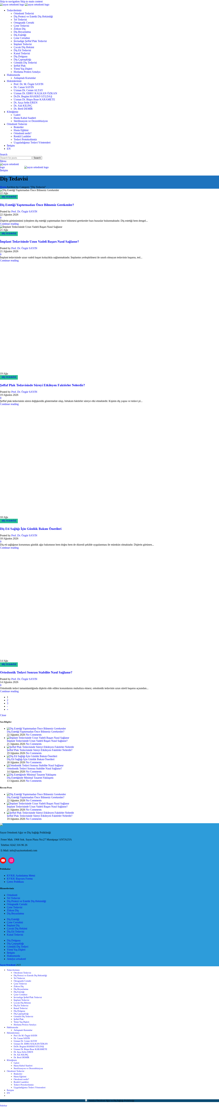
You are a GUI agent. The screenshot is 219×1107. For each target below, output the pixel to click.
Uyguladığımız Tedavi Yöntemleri (32, 142)
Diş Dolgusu (20, 56)
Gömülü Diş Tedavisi (25, 62)
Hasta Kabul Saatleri (25, 117)
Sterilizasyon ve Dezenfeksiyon (31, 121)
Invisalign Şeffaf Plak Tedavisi (30, 41)
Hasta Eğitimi (21, 130)
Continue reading (9, 223)
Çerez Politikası (15, 1027)
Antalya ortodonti (16, 1105)
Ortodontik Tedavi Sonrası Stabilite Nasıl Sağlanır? (36, 818)
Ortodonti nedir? (22, 133)
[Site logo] (12, 4)
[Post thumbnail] (36, 874)
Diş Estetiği (20, 34)
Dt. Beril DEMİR (23, 108)
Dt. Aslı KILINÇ (23, 105)
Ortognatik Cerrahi (24, 22)
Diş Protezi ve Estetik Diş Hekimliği (33, 16)
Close (3, 861)
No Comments (34, 880)
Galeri (17, 114)
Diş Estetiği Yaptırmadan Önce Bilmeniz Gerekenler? (37, 205)
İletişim (4, 170)
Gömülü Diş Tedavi (17, 1092)
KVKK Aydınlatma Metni (21, 1021)
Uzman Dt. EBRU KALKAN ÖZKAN (35, 93)
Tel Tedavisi (20, 19)
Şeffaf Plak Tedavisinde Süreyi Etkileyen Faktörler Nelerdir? (42, 531)
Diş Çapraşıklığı (22, 59)
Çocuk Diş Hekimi (24, 47)
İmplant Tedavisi (23, 44)
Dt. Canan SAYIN (24, 87)
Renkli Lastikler (22, 136)
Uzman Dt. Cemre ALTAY (28, 90)
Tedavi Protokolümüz (25, 139)
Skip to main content (31, 1)
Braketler (19, 127)
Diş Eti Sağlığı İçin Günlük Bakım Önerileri (30, 675)
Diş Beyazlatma (22, 31)
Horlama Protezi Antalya (27, 71)
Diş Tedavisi (9, 197)
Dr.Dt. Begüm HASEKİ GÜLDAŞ (33, 96)
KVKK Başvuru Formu (20, 1024)
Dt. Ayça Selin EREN (25, 102)
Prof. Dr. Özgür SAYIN (24, 211)
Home (3, 187)
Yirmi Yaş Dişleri (23, 68)
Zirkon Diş (19, 28)
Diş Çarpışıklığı (15, 1089)
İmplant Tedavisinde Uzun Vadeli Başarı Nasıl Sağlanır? (39, 241)
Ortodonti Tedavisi (24, 13)
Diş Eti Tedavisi (22, 50)
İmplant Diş (13, 1071)
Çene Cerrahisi (22, 38)
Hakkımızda (13, 1102)
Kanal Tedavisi (22, 53)
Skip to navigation (10, 1)
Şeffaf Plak (20, 65)
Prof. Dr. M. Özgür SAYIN (28, 84)
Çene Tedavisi (21, 25)
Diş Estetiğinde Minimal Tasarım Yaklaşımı (30, 923)
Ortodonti (12, 1041)
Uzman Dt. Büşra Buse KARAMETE (34, 99)
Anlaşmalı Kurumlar (25, 77)
